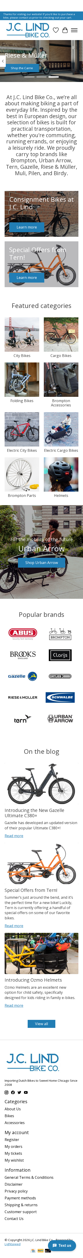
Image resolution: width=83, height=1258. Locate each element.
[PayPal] (41, 1251)
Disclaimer (14, 1184)
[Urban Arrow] (60, 719)
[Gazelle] (23, 677)
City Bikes (22, 355)
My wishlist (14, 1160)
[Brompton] (60, 635)
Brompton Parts (22, 495)
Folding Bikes (21, 400)
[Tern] (23, 719)
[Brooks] (23, 656)
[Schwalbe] (60, 698)
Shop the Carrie (22, 68)
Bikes (9, 1115)
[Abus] (23, 635)
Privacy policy (16, 1191)
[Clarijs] (60, 656)
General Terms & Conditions (29, 1177)
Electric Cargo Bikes (61, 450)
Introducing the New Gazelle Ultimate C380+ (34, 813)
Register (12, 1139)
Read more (14, 835)
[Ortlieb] (60, 677)
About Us (13, 1108)
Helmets (61, 495)
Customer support (21, 1211)
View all (41, 1023)
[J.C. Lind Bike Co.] (28, 30)
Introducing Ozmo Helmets (33, 980)
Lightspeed (13, 1244)
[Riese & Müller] (23, 698)
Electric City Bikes (22, 450)
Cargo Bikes (60, 355)
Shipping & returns (21, 1204)
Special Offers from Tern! (31, 890)
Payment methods (20, 1198)
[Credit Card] (33, 1251)
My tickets (13, 1153)
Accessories (15, 1122)
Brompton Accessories (61, 403)
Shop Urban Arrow (41, 562)
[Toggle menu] (74, 30)
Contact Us (14, 1218)
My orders (13, 1146)
